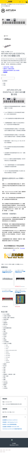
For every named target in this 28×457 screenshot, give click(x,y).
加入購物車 (4, 80)
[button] (1, 7)
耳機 (4, 331)
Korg (16, 270)
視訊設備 (5, 383)
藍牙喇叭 (5, 333)
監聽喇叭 (5, 322)
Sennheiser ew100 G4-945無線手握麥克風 (12, 429)
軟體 (4, 329)
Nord (3, 290)
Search (20, 2)
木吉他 (4, 336)
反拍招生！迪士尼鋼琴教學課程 (9, 424)
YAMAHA (8, 362)
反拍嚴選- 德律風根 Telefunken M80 (11, 426)
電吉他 (4, 334)
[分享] (6, 450)
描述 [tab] (4, 83)
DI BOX (5, 321)
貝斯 (4, 338)
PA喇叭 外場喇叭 (7, 316)
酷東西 (4, 384)
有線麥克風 (5, 319)
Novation (23, 290)
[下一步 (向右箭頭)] (4, 451)
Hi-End (5, 326)
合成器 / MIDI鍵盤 (7, 4)
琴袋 (4, 369)
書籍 (4, 379)
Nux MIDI (8, 355)
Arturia (11, 51)
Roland (7, 360)
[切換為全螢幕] (4, 450)
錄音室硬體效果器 (7, 328)
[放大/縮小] (1, 450)
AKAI (7, 345)
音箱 (4, 371)
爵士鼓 (4, 365)
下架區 (4, 386)
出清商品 (5, 388)
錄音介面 (5, 324)
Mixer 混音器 (6, 314)
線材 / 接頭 (5, 376)
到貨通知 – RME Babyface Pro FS (10, 422)
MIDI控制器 (6, 341)
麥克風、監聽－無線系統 (8, 317)
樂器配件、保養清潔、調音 (9, 374)
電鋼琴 (4, 364)
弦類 (4, 367)
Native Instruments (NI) (11, 350)
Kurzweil (8, 357)
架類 (4, 377)
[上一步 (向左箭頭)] (1, 451)
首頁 (2, 4)
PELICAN (5, 381)
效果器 (4, 340)
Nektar (7, 352)
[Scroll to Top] (14, 448)
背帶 (4, 372)
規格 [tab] (4, 85)
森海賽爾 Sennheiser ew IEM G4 (10, 420)
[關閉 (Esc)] (9, 450)
